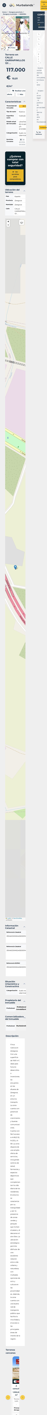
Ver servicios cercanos (22, 142)
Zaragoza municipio (10, 14)
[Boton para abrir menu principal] (4, 5)
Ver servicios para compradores (15, 175)
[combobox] (39, 49)
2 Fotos (12, 48)
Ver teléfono (39, 133)
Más (20, 94)
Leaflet (9, 918)
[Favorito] (21, 23)
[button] (15, 567)
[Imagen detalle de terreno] (8, 33)
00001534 (22, 14)
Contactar (43, 127)
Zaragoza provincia (15, 12)
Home (4, 12)
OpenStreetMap (17, 918)
